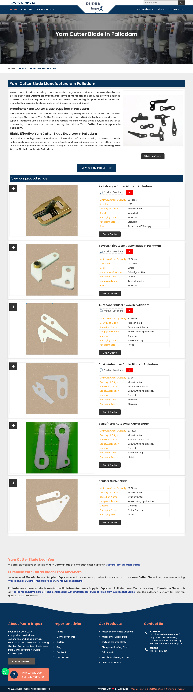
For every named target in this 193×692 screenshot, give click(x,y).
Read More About (22, 661)
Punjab (60, 580)
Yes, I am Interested (98, 168)
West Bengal (16, 580)
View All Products (111, 662)
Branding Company (175, 688)
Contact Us (176, 9)
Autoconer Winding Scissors (71, 591)
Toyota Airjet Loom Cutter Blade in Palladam (130, 245)
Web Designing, (138, 688)
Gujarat (30, 580)
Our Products (44, 9)
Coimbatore (113, 564)
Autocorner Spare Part (114, 636)
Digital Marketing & (156, 688)
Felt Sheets (108, 652)
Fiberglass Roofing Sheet (116, 647)
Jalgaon (127, 564)
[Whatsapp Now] (5, 671)
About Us (26, 9)
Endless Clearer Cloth (114, 641)
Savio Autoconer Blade (121, 591)
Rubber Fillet (98, 591)
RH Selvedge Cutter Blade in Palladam (125, 186)
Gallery (60, 641)
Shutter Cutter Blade (113, 481)
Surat (136, 564)
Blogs (161, 9)
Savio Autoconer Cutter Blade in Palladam (128, 364)
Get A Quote (154, 156)
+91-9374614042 (24, 3)
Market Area (63, 657)
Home (13, 9)
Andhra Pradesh (45, 580)
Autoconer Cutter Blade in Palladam (124, 305)
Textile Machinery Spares (27, 591)
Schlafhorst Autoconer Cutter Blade (124, 423)
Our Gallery (144, 9)
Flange (48, 591)
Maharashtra (74, 580)
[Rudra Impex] (96, 9)
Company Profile (66, 636)
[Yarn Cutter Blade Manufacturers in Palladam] (153, 120)
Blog (59, 647)
